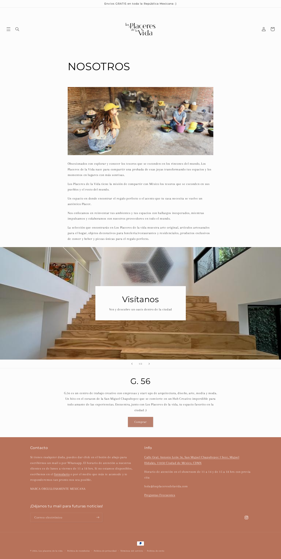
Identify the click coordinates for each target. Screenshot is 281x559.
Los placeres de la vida (51, 551)
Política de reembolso (78, 551)
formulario (62, 474)
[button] (8, 29)
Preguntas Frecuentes (159, 495)
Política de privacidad (105, 551)
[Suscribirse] (97, 517)
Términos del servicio (131, 551)
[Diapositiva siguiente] (149, 364)
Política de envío (155, 551)
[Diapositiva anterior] (132, 364)
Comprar (140, 422)
